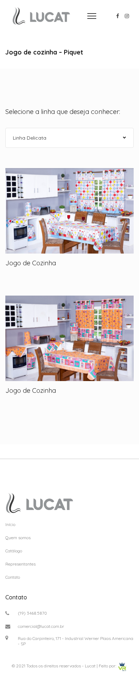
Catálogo (13, 550)
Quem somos (18, 537)
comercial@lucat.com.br (41, 626)
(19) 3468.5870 (32, 613)
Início (10, 524)
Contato (12, 577)
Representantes (20, 564)
